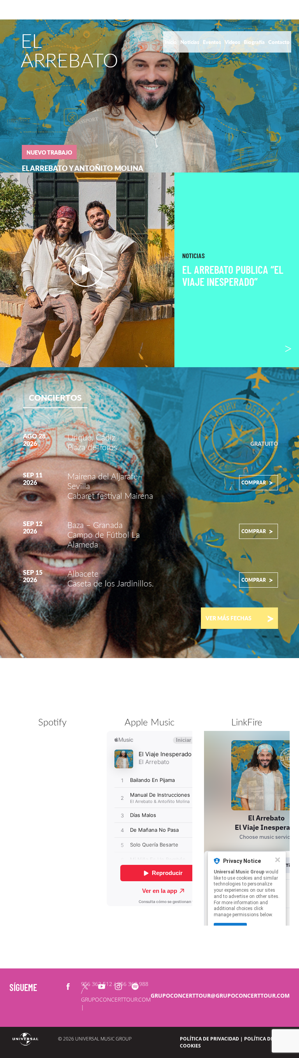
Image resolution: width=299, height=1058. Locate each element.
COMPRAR (257, 482)
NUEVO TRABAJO (49, 152)
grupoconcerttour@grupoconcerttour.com (220, 995)
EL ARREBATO (69, 50)
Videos (233, 42)
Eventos (212, 42)
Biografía (255, 42)
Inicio (171, 42)
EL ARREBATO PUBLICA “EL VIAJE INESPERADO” (232, 275)
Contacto (279, 42)
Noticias (190, 42)
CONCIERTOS (55, 397)
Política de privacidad (209, 1038)
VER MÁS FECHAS (240, 618)
